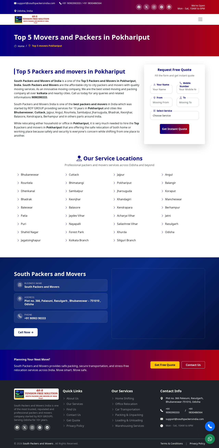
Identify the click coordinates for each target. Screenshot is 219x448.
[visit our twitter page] (146, 7)
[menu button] (200, 19)
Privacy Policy (197, 443)
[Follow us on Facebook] (17, 427)
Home (20, 46)
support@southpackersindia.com (185, 419)
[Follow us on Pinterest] (40, 427)
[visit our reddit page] (169, 7)
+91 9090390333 (172, 410)
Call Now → (26, 332)
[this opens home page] (32, 19)
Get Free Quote (165, 365)
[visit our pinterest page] (161, 7)
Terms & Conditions (171, 443)
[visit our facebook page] (139, 7)
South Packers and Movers (38, 443)
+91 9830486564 (195, 410)
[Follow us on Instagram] (32, 427)
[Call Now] (210, 426)
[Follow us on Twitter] (25, 427)
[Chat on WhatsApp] (210, 439)
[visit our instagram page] (154, 7)
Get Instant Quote (174, 129)
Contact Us (193, 365)
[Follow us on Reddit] (47, 427)
